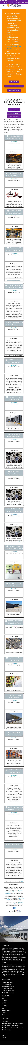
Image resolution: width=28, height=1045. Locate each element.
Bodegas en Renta (14, 90)
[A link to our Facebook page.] (13, 908)
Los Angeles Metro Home (8, 990)
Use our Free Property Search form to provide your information (14, 892)
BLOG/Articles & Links (15, 953)
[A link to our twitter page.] (15, 908)
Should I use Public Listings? (14, 86)
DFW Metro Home (6, 984)
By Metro (4, 1000)
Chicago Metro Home (7, 988)
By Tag (4, 1002)
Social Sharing (14, 113)
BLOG (3, 998)
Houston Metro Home (7, 982)
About (3, 1014)
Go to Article (14, 141)
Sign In (4, 1035)
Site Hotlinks (14, 110)
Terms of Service (6, 1010)
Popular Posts (14, 116)
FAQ (3, 1008)
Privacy (4, 1012)
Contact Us (17, 903)
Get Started (14, 81)
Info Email (20, 902)
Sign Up (4, 1037)
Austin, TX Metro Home (7, 992)
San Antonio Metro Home (8, 986)
